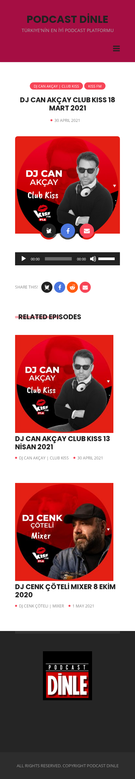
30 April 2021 (90, 458)
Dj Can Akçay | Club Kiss (56, 86)
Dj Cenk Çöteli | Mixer (41, 606)
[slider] (107, 258)
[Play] (23, 259)
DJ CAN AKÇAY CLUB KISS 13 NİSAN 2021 (62, 443)
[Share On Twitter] (49, 231)
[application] (67, 258)
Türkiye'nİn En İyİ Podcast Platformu (68, 30)
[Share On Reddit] (72, 287)
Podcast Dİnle (67, 19)
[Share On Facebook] (68, 231)
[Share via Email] (87, 231)
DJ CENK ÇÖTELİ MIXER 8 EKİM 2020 (65, 591)
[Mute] (93, 259)
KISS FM (95, 86)
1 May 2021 (83, 606)
